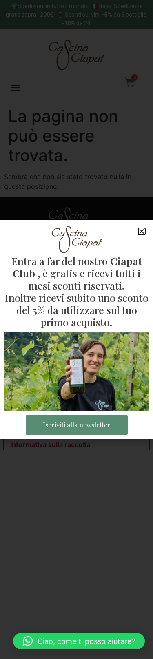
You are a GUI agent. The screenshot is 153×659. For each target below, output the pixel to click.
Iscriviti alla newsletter (77, 424)
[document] (76, 329)
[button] (79, 641)
